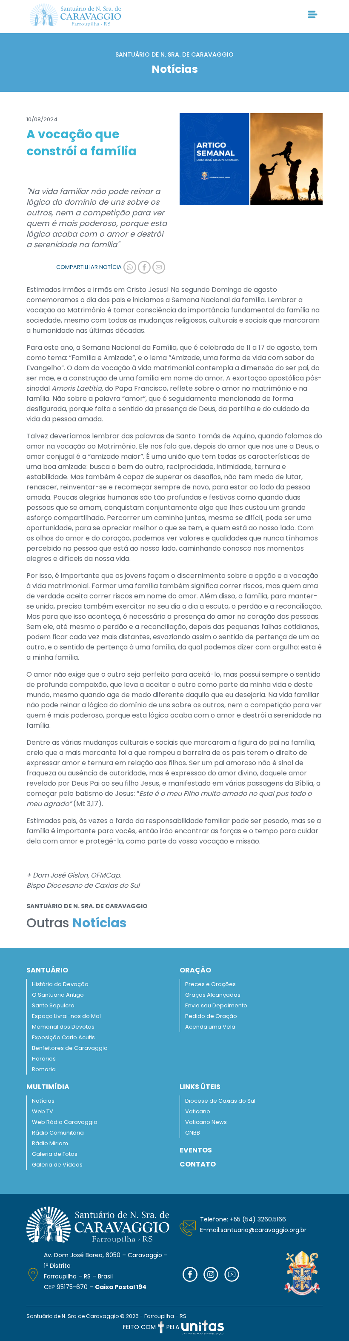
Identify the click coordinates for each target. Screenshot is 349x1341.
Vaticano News (206, 1122)
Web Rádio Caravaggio (64, 1122)
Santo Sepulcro (53, 1005)
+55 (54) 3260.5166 (258, 1219)
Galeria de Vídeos (57, 1165)
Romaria (44, 1069)
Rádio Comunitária (58, 1133)
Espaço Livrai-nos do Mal (66, 1016)
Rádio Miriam (50, 1143)
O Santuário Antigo (58, 995)
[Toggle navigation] (313, 15)
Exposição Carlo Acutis (63, 1037)
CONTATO (198, 1164)
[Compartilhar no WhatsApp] (129, 267)
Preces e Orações (210, 984)
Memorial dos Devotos (63, 1027)
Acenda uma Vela (210, 1027)
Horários (44, 1059)
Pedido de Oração (211, 1016)
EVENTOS (196, 1150)
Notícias (43, 1101)
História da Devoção (60, 984)
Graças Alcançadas (212, 995)
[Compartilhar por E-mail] (158, 267)
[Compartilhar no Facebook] (143, 267)
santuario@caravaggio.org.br (263, 1230)
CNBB (192, 1133)
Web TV (42, 1111)
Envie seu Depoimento (216, 1005)
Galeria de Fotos (54, 1154)
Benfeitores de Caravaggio (70, 1048)
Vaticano (197, 1111)
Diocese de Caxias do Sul (220, 1101)
